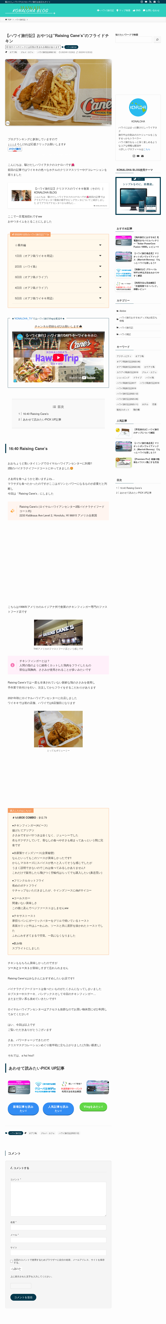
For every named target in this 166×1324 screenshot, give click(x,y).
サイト (13, 1247)
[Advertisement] (58, 780)
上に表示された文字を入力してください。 (31, 1276)
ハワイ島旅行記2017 (126, 382)
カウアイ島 (149, 366)
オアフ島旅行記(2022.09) (128, 366)
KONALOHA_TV (23, 318)
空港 (154, 404)
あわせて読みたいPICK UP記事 (42, 419)
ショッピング (123, 377)
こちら (146, 149)
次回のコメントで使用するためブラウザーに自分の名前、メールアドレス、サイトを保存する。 (59, 1261)
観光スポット (123, 409)
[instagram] (142, 2)
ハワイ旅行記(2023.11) (127, 404)
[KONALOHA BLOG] (30, 10)
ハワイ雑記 (125, 334)
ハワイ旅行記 (71, 47)
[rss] (150, 2)
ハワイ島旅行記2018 (149, 382)
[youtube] (146, 2)
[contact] (154, 2)
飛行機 (136, 409)
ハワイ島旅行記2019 (126, 388)
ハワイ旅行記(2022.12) (47, 52)
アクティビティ (124, 356)
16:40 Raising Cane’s (36, 414)
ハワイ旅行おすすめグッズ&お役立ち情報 (138, 319)
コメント (15, 1179)
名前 (13, 1222)
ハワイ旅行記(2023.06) (127, 398)
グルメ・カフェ (27, 52)
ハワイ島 (150, 377)
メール (14, 1234)
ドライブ (137, 377)
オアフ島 (13, 52)
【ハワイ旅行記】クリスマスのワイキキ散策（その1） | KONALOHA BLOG (68, 190)
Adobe (122, 310)
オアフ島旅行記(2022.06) (128, 361)
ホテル (145, 404)
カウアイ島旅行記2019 (127, 372)
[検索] (159, 2)
